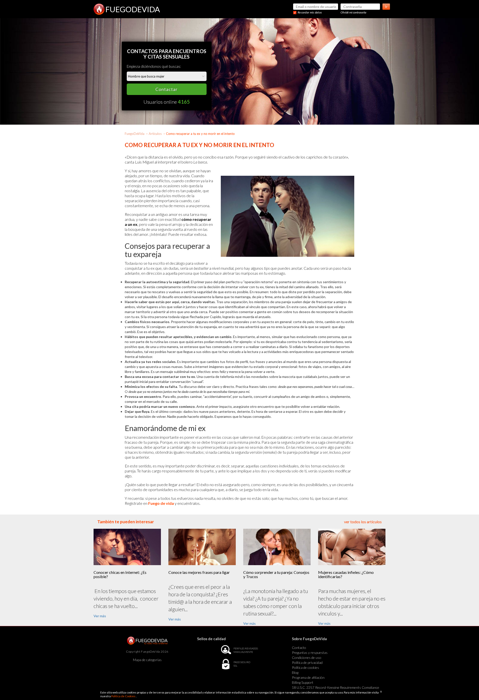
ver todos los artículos (363, 522)
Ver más (100, 616)
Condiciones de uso (306, 657)
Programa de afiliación (308, 677)
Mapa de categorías (147, 660)
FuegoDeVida (134, 134)
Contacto (299, 647)
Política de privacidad (307, 662)
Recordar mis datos (310, 12)
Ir (386, 6)
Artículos (155, 134)
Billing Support (302, 682)
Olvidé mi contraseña (353, 12)
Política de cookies (305, 667)
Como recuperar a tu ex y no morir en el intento (200, 134)
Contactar (166, 89)
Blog (295, 672)
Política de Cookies (123, 696)
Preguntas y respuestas (310, 652)
